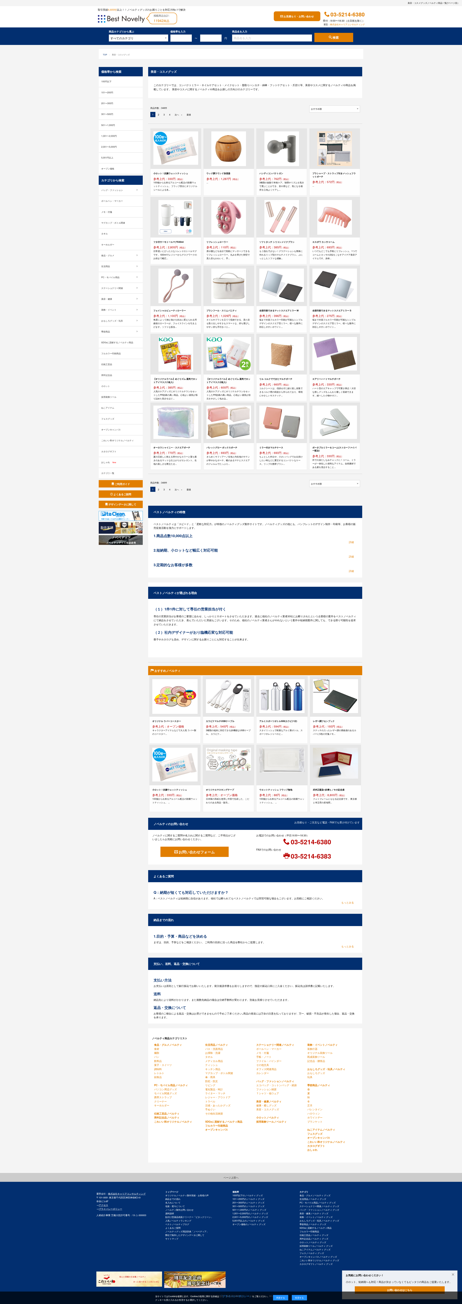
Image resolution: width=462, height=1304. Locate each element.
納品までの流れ (172, 1199)
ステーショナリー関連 (112, 288)
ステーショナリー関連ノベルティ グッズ (319, 1206)
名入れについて (172, 1202)
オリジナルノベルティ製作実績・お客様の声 (187, 1195)
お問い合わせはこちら (399, 1290)
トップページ (171, 1191)
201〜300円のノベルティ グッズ (248, 1202)
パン (156, 1057)
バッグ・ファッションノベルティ (275, 1081)
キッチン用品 (212, 1069)
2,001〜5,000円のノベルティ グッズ (250, 1217)
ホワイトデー (314, 1117)
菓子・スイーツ (163, 1065)
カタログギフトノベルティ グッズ (316, 1264)
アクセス (103, 1205)
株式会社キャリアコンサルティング (347, 24)
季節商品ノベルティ (318, 1085)
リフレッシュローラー (217, 241)
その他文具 (262, 1065)
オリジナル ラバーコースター (166, 721)
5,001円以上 (107, 157)
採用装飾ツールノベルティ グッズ (316, 1246)
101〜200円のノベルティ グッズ (248, 1199)
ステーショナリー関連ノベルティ (275, 1044)
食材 (156, 1049)
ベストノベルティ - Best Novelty (121, 19)
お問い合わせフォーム (197, 851)
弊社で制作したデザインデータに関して (184, 1235)
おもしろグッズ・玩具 (112, 320)
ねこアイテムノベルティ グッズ (315, 1249)
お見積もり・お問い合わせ (299, 16)
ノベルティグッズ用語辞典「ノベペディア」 (187, 1231)
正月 (309, 1105)
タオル (209, 1057)
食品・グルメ (107, 255)
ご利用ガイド (122, 484)
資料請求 (169, 1213)
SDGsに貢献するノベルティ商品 (223, 1121)
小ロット (105, 386)
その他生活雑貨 (214, 1113)
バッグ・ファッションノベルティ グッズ (319, 1209)
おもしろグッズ (316, 1073)
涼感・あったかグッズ (217, 1105)
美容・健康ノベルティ (269, 1101)
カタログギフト (316, 1146)
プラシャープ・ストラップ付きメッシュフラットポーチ (334, 175)
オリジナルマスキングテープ (220, 789)
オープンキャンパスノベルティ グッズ (318, 1256)
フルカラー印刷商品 (216, 1125)
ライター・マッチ (215, 1093)
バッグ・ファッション (112, 190)
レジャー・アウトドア (217, 1097)
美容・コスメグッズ (267, 1109)
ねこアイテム (107, 407)
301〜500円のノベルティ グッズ (248, 1206)
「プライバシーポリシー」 (236, 1296)
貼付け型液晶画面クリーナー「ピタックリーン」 (189, 1217)
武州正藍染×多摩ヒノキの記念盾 (329, 789)
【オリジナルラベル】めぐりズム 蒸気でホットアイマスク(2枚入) (228, 380)
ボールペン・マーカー (269, 1049)
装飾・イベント (108, 309)
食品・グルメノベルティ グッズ (315, 1195)
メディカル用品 (214, 1061)
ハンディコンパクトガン (271, 173)
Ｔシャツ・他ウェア (267, 1093)
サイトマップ (171, 1238)
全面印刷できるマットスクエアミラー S (331, 310)
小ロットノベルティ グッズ (313, 1242)
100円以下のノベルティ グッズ (247, 1195)
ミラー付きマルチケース (271, 447)
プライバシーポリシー (110, 1209)
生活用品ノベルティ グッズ (313, 1199)
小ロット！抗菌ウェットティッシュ (170, 173)
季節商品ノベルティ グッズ (313, 1224)
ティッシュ (211, 1065)
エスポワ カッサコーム (323, 241)
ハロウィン (313, 1113)
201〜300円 (107, 103)
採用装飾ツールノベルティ (271, 1121)
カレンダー (262, 1073)
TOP (105, 54)
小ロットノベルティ (267, 1117)
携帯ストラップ (163, 1097)
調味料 (158, 1069)
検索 (336, 37)
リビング (210, 1085)
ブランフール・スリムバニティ (221, 310)
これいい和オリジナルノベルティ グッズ (319, 1260)
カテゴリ (304, 1191)
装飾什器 (312, 1049)
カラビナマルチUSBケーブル (220, 721)
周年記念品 (106, 375)
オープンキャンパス (216, 1129)
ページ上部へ (231, 1177)
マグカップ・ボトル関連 (219, 1073)
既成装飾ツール (316, 1057)
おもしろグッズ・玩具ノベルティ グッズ (319, 1220)
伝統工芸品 (106, 364)
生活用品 (105, 266)
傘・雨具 (210, 1077)
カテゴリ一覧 (107, 473)
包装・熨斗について (175, 1206)
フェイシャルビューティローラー (169, 310)
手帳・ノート (263, 1057)
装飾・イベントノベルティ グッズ (316, 1217)
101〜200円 (107, 92)
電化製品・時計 (214, 1089)
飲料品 (158, 1061)
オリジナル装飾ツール (320, 1053)
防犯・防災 (211, 1081)
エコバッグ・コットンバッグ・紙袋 (276, 1085)
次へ (177, 114)
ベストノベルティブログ (177, 1224)
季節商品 (105, 331)
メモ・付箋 (262, 1053)
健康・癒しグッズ (266, 1105)
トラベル (210, 1101)
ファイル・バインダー (269, 1061)
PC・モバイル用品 (110, 277)
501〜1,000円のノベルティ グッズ (249, 1209)
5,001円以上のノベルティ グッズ (248, 1220)
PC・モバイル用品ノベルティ (171, 1085)
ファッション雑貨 (266, 1089)
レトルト (159, 1073)
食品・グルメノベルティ (168, 1044)
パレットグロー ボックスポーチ (221, 447)
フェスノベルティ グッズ (312, 1253)
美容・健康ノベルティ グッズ (314, 1213)
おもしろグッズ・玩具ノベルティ (326, 1069)
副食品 (158, 1077)
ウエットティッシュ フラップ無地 (275, 789)
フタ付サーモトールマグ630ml (168, 241)
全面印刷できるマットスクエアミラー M (278, 310)
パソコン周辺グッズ (165, 1089)
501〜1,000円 (108, 125)
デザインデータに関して (122, 504)
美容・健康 (106, 299)
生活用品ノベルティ (216, 1044)
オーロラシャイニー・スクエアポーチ (171, 447)
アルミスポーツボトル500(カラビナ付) (278, 721)
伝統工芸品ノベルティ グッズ (314, 1235)
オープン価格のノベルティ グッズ (248, 1224)
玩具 (309, 1077)
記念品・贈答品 (316, 1061)
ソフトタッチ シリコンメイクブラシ (277, 241)
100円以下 (106, 81)
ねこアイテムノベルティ (321, 1129)
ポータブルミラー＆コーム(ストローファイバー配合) (334, 449)
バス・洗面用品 (214, 1049)
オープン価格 (107, 168)
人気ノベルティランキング (178, 1220)
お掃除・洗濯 (212, 1053)
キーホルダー (161, 1105)
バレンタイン (314, 1109)
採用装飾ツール (108, 397)
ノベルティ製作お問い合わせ (179, 1209)
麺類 (156, 1053)
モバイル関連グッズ (165, 1093)
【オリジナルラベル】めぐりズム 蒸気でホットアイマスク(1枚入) (175, 380)
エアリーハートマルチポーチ (326, 378)
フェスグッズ (314, 1133)
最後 (189, 114)
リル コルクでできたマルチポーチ (275, 378)
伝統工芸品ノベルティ (166, 1113)
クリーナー (160, 1101)
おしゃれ (312, 1149)
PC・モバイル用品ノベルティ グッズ (318, 1202)
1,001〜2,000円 (109, 136)
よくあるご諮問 (122, 494)
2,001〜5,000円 (109, 146)
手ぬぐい (210, 1109)
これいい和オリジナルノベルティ (173, 1121)
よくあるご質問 (172, 1227)
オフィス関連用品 (266, 1069)
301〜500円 (107, 114)
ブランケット (314, 1121)
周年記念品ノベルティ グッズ (314, 1238)
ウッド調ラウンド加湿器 (218, 173)
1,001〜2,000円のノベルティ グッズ (250, 1213)
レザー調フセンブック (324, 721)
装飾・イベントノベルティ (322, 1044)
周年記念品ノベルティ (166, 1117)
